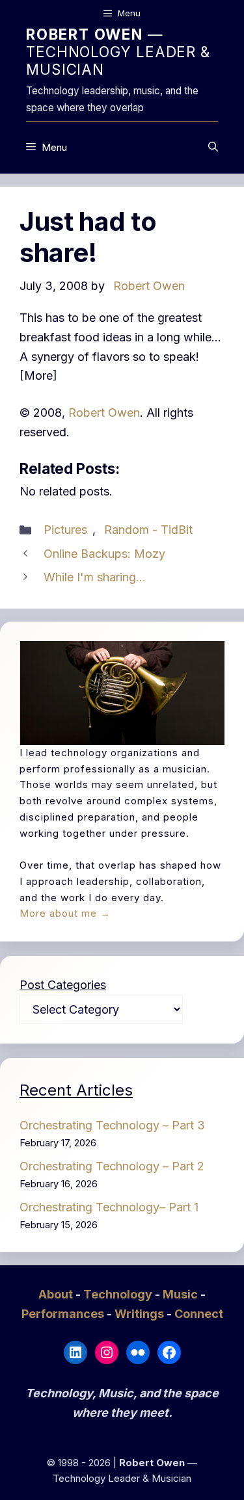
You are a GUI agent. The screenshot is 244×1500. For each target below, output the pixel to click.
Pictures (65, 529)
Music (181, 1294)
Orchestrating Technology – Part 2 (112, 1166)
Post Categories (63, 985)
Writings (141, 1314)
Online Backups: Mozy (104, 553)
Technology (119, 1294)
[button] (213, 147)
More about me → (65, 913)
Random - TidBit (148, 529)
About (56, 1294)
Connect (198, 1314)
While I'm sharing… (95, 577)
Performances (64, 1314)
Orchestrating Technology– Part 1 (109, 1207)
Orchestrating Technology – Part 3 (112, 1125)
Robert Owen (104, 412)
